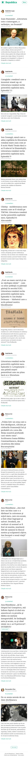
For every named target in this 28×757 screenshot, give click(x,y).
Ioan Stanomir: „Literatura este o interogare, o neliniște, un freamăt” (14, 22)
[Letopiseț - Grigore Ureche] (14, 387)
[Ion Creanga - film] (14, 168)
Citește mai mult (6, 63)
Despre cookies (19, 753)
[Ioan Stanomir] (14, 37)
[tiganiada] (14, 318)
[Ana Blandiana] (14, 548)
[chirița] (14, 236)
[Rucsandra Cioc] (2, 690)
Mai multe (14, 747)
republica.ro (9, 2)
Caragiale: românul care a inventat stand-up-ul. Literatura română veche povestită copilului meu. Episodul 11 (13, 85)
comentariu (9, 134)
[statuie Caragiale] (14, 103)
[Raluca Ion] (2, 414)
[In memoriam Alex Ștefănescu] (14, 712)
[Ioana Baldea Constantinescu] (14, 459)
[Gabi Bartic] (2, 72)
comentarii (9, 15)
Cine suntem (21, 755)
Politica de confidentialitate (10, 755)
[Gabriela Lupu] (2, 11)
